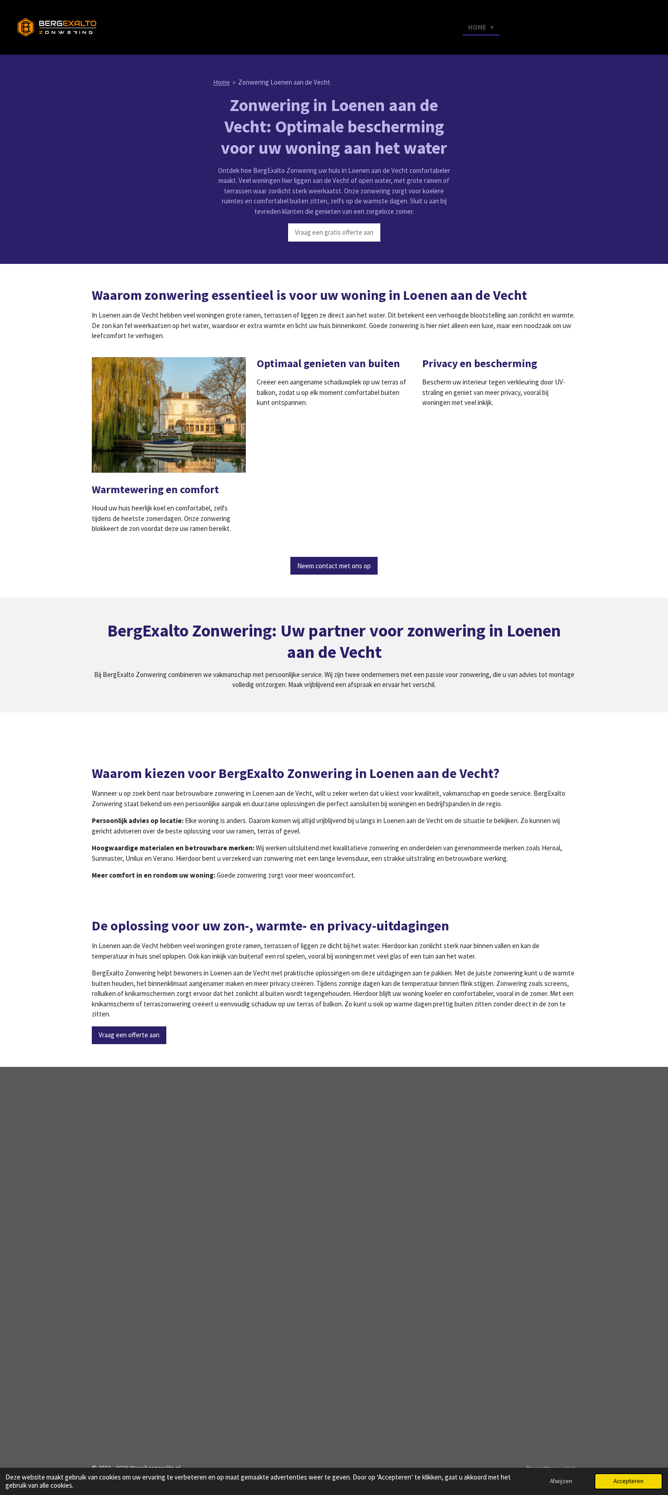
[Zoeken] (633, 26)
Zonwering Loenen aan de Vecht (284, 82)
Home (221, 82)
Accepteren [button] (628, 1481)
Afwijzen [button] (561, 1481)
